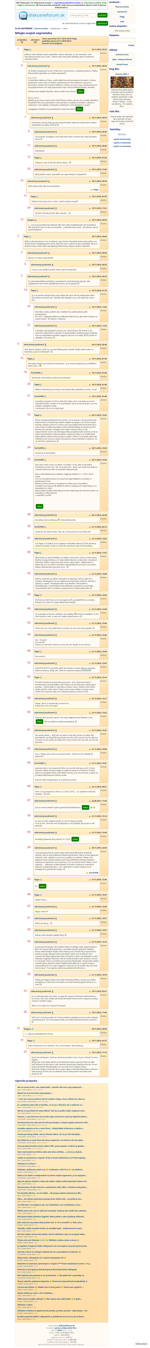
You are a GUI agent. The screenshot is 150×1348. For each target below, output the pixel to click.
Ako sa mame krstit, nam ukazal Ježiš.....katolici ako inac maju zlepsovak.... (50, 1087)
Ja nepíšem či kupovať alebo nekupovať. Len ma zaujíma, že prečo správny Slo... (52, 1246)
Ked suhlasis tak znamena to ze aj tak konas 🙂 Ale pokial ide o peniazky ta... (51, 1275)
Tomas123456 (21, 1119)
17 (25, 196)
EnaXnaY (20, 1172)
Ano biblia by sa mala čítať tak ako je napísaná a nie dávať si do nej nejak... (50, 1140)
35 (28, 459)
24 (28, 207)
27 (25, 1052)
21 (28, 395)
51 (28, 917)
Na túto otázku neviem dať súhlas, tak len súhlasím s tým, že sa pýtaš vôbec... (51, 1234)
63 (28, 832)
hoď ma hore (141, 1344)
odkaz (80, 91)
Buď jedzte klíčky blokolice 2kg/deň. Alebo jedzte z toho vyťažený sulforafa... (51, 1216)
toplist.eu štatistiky (122, 146)
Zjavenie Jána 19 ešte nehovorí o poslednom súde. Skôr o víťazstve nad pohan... (52, 1187)
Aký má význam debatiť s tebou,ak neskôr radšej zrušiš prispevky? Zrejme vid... (52, 1181)
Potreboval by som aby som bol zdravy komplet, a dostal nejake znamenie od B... (53, 1122)
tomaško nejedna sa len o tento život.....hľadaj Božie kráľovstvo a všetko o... (50, 1128)
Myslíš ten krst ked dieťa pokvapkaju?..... (35, 1093)
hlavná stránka (41, 28)
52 (28, 662)
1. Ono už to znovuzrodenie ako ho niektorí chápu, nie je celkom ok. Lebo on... (51, 1099)
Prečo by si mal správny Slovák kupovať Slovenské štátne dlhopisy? (47, 1269)
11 (28, 145)
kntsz (19, 1113)
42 (28, 573)
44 (28, 634)
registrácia (102, 23)
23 (28, 169)
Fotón (19, 1213)
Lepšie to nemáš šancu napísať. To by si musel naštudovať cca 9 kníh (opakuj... (51, 1158)
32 (28, 414)
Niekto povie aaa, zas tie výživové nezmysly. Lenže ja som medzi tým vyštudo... (52, 1210)
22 (25, 990)
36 (28, 847)
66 (28, 786)
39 (28, 526)
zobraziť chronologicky (52, 43)
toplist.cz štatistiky (122, 142)
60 (28, 712)
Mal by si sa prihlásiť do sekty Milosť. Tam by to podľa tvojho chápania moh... (51, 1111)
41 (28, 538)
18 (25, 372)
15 (28, 157)
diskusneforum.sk (67, 1325)
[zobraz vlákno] (26, 1090)
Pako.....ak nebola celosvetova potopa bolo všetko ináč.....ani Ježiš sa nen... (49, 1199)
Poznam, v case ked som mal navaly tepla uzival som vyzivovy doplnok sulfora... (52, 1116)
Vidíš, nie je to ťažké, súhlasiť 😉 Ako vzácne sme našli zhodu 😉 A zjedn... (49, 1299)
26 (25, 1012)
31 (28, 325)
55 (28, 676)
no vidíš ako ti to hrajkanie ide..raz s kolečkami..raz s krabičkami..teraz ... (49, 1205)
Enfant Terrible (21, 1101)
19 (21, 1040)
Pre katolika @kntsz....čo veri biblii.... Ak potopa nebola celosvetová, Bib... (49, 1193)
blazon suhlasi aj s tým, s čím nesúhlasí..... (35, 1293)
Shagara (30, 220)
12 (21, 219)
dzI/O (59, 1330)
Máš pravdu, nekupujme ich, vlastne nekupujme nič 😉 (41, 1258)
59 (28, 974)
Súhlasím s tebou (25, 1305)
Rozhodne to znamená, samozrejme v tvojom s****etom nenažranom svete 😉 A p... (54, 1263)
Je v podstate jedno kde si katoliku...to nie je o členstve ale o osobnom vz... (50, 1105)
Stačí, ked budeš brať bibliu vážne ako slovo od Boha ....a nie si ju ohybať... (50, 1152)
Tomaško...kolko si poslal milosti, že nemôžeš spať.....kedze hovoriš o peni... (50, 1228)
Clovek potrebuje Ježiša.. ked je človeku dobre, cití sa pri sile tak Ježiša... (49, 1134)
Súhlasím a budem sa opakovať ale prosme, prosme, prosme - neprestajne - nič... (52, 1310)
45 (28, 879)
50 (28, 929)
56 (28, 815)
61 (28, 729)
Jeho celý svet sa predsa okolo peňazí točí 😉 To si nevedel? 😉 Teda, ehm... (50, 1222)
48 (28, 651)
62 (28, 622)
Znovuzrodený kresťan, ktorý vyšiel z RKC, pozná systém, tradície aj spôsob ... (51, 1146)
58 (28, 698)
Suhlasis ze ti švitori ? (26, 1163)
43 (28, 594)
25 (28, 306)
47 (28, 906)
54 (28, 941)
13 (18, 1028)
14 (25, 290)
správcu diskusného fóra (65, 1328)
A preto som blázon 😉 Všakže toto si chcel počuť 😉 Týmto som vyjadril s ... (50, 1287)
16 (21, 358)
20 (28, 384)
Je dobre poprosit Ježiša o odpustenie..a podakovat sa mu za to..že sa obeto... (51, 1316)
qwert (19, 1090)
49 (28, 608)
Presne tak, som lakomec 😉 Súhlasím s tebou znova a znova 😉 (48, 1240)
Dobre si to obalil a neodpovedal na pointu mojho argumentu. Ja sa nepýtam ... (52, 1175)
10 (21, 180)
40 (28, 552)
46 (28, 894)
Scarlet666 (35, 372)
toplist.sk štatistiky (122, 139)
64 (28, 762)
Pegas (74, 38)
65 (28, 748)
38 (28, 514)
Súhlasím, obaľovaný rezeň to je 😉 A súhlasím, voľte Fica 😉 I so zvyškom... (50, 1169)
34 (28, 447)
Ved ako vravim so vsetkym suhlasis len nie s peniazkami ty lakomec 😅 (49, 1252)
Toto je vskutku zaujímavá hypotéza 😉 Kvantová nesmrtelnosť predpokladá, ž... (52, 1281)
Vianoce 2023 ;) (122, 74)
